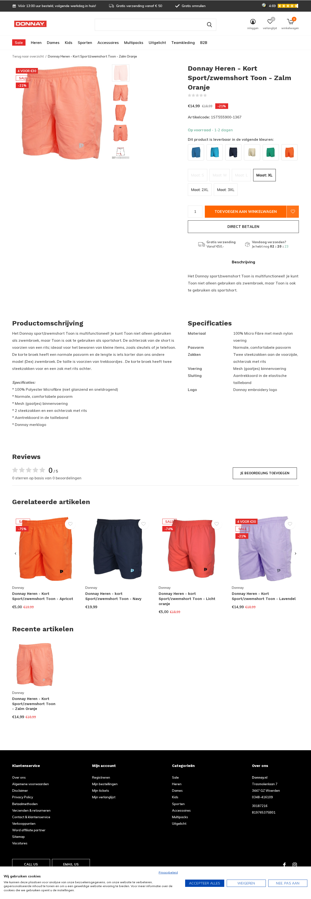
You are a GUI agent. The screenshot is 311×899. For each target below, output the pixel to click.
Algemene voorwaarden (30, 784)
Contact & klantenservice (31, 817)
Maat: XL (264, 175)
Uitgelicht (157, 42)
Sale (19, 42)
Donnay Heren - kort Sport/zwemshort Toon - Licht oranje (187, 598)
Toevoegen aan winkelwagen (246, 211)
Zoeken (209, 25)
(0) (210, 95)
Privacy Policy (22, 797)
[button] (147, 73)
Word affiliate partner (28, 830)
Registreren (101, 777)
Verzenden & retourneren (31, 810)
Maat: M (219, 175)
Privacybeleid (168, 872)
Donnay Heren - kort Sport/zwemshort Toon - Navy (113, 596)
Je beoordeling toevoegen (264, 473)
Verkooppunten (23, 823)
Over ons (19, 777)
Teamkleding (183, 42)
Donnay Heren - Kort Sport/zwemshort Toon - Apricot (42, 596)
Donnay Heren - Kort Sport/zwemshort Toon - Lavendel (264, 596)
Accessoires (108, 42)
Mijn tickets (100, 790)
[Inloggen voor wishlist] (293, 212)
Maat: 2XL (199, 189)
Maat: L (241, 175)
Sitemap (18, 837)
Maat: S (197, 175)
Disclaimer (20, 790)
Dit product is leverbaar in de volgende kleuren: (231, 139)
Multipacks (133, 42)
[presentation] (15, 554)
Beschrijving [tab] (243, 261)
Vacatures (19, 843)
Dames (53, 42)
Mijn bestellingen (105, 784)
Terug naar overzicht (28, 56)
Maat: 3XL (225, 189)
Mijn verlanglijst (103, 797)
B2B (203, 42)
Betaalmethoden (25, 804)
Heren (36, 42)
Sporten (85, 42)
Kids (68, 42)
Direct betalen (243, 226)
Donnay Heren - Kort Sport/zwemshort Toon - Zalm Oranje (33, 704)
